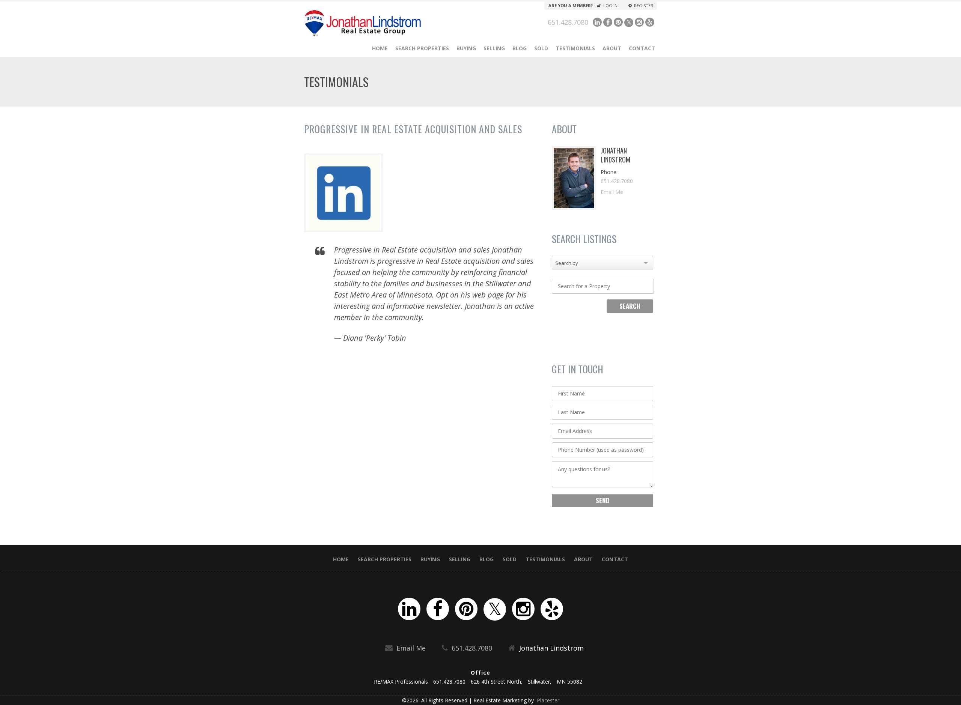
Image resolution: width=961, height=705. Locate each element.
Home (380, 48)
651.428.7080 (568, 22)
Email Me (612, 191)
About (612, 48)
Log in (610, 5)
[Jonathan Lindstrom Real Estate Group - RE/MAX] (383, 23)
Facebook (607, 22)
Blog (519, 48)
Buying (466, 48)
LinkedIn (597, 22)
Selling (494, 48)
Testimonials (575, 48)
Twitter (628, 22)
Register (643, 5)
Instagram (639, 22)
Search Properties (422, 48)
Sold (541, 48)
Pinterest (618, 22)
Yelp (649, 22)
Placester (547, 700)
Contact (642, 48)
